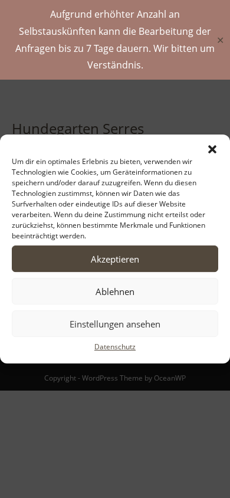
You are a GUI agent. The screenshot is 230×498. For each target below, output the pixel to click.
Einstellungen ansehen (115, 324)
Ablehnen (115, 291)
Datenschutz (115, 347)
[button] (212, 149)
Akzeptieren (115, 259)
